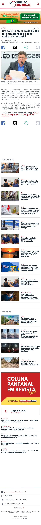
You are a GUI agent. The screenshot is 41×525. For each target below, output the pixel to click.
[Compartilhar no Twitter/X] (15, 47)
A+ (38, 28)
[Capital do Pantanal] (20, 4)
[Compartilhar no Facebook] (3, 47)
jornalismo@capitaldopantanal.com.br (15, 492)
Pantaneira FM (18, 508)
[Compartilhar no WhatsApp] (26, 47)
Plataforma (16, 516)
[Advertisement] (20, 139)
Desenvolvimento (17, 518)
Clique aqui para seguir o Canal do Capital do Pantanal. (20, 114)
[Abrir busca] (38, 4)
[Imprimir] (38, 47)
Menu (3, 4)
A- (34, 28)
